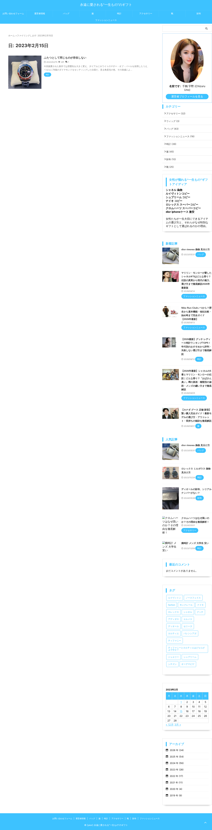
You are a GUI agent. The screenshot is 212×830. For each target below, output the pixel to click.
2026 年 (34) (177, 750)
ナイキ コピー (174, 200)
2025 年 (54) (177, 756)
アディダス (173, 619)
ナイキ (200, 605)
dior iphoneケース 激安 (180, 211)
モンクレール (186, 605)
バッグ (66, 13)
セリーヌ (188, 626)
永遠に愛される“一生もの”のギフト (106, 4)
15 (181, 711)
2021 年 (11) (176, 782)
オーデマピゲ (187, 664)
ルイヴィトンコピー (178, 193)
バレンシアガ (190, 633)
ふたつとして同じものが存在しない (65, 57)
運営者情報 (39, 13)
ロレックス (173, 612)
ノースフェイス (193, 598)
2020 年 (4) (176, 789)
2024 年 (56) (177, 763)
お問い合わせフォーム (13, 13)
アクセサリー (145, 13)
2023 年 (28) (177, 769)
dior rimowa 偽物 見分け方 (195, 249)
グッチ (200, 612)
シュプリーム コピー (178, 197)
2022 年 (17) (176, 776)
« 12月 (170, 724)
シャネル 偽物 (174, 189)
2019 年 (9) (176, 795)
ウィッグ (172, 121)
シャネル (188, 612)
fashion (171, 605)
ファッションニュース (106, 20)
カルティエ (173, 633)
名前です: (175, 86)
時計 (119, 13)
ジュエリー (173, 657)
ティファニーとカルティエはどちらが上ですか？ (186, 648)
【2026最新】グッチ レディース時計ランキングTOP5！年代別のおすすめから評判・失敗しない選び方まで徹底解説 (196, 346)
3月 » (177, 724)
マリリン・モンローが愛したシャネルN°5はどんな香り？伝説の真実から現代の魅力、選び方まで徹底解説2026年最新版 (196, 280)
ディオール (173, 626)
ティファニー (174, 640)
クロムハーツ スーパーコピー (183, 208)
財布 (199, 13)
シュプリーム (190, 657)
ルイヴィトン (174, 598)
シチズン (172, 664)
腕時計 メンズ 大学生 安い (195, 543)
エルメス (188, 619)
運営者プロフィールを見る (187, 96)
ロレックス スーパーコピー (182, 204)
